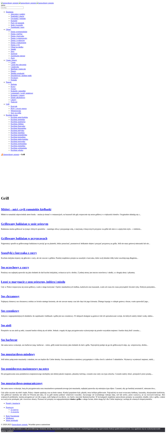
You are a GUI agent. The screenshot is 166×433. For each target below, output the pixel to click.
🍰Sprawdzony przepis (10, 154)
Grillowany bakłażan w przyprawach (24, 238)
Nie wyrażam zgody (31, 431)
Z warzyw (15, 410)
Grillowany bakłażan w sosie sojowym (24, 223)
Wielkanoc (10, 418)
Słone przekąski (12, 420)
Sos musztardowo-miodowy (18, 354)
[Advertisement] (83, 175)
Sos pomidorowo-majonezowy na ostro (25, 368)
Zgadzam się (18, 431)
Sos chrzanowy (10, 296)
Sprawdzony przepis (19, 424)
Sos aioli (6, 325)
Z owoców (15, 412)
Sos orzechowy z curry (15, 267)
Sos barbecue (9, 339)
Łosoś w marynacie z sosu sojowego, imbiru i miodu (33, 281)
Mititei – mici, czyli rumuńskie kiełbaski (26, 209)
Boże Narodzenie (12, 416)
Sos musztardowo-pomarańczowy (22, 383)
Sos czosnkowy (10, 310)
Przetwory (10, 407)
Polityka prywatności (47, 431)
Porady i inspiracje (13, 403)
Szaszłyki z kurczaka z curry (19, 252)
